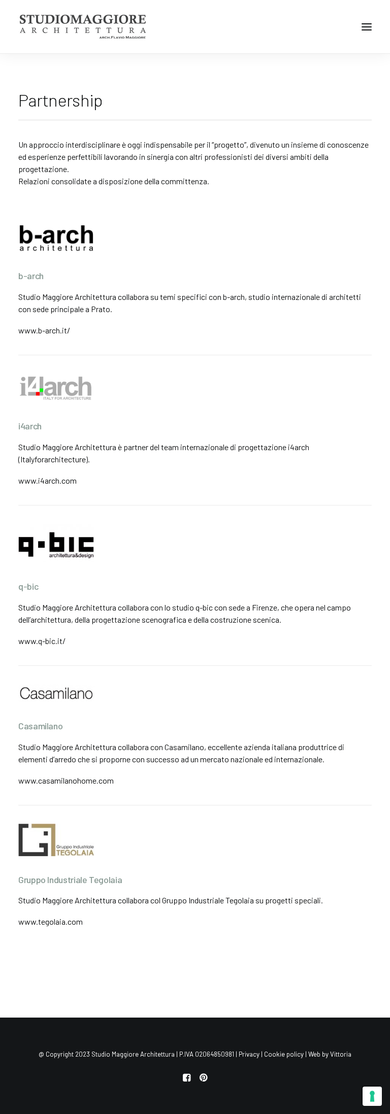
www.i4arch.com (47, 480)
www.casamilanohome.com (66, 780)
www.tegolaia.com (50, 921)
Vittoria (340, 1054)
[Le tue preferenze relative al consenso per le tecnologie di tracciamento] (372, 1096)
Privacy (249, 1054)
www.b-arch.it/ (44, 330)
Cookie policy (284, 1054)
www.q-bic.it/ (42, 641)
